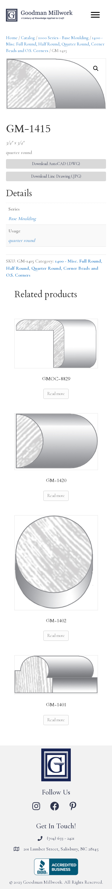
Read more (56, 393)
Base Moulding (22, 219)
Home (12, 37)
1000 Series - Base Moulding (63, 37)
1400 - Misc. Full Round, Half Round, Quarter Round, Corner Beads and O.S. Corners (55, 44)
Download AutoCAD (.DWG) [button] (56, 163)
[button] (95, 68)
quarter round (21, 240)
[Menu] (95, 15)
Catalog (28, 37)
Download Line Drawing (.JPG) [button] (56, 176)
